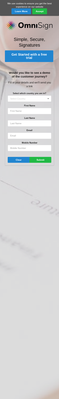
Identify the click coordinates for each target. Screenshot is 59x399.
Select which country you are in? (29, 93)
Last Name (29, 118)
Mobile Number (29, 143)
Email (29, 130)
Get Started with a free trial (29, 56)
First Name (29, 105)
